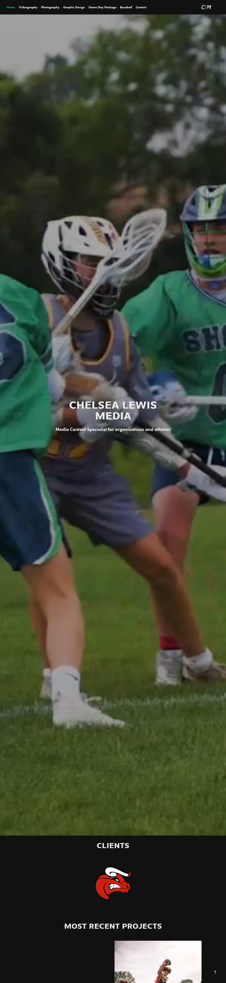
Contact (141, 7)
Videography (28, 7)
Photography (50, 7)
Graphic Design (74, 7)
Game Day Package (102, 7)
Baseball (126, 7)
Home (11, 7)
